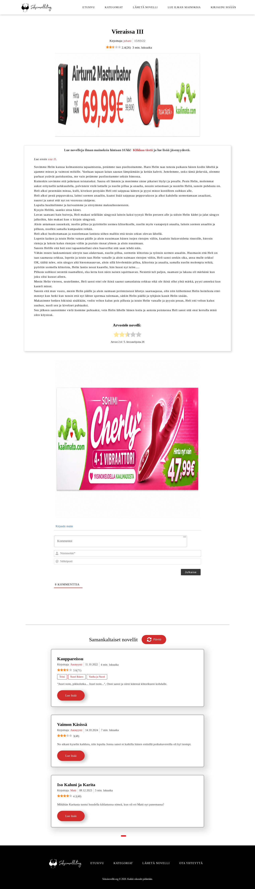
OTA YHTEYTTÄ (191, 863)
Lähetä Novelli (145, 7)
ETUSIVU (97, 863)
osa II (52, 159)
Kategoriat (114, 7)
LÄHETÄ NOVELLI (156, 863)
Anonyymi (76, 664)
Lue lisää (70, 695)
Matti (73, 790)
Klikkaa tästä (143, 150)
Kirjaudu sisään (223, 7)
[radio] (116, 335)
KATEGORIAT (123, 863)
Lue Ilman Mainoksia (184, 7)
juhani (127, 40)
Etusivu (88, 7)
